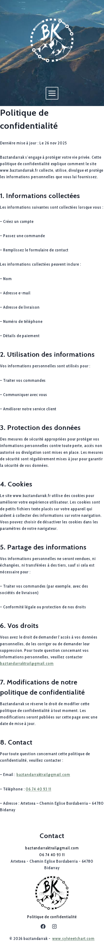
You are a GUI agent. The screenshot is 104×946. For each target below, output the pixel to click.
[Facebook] (43, 926)
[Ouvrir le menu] (52, 93)
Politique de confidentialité (52, 916)
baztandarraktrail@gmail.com (27, 663)
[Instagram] (54, 926)
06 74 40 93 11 (38, 789)
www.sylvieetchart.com (73, 938)
